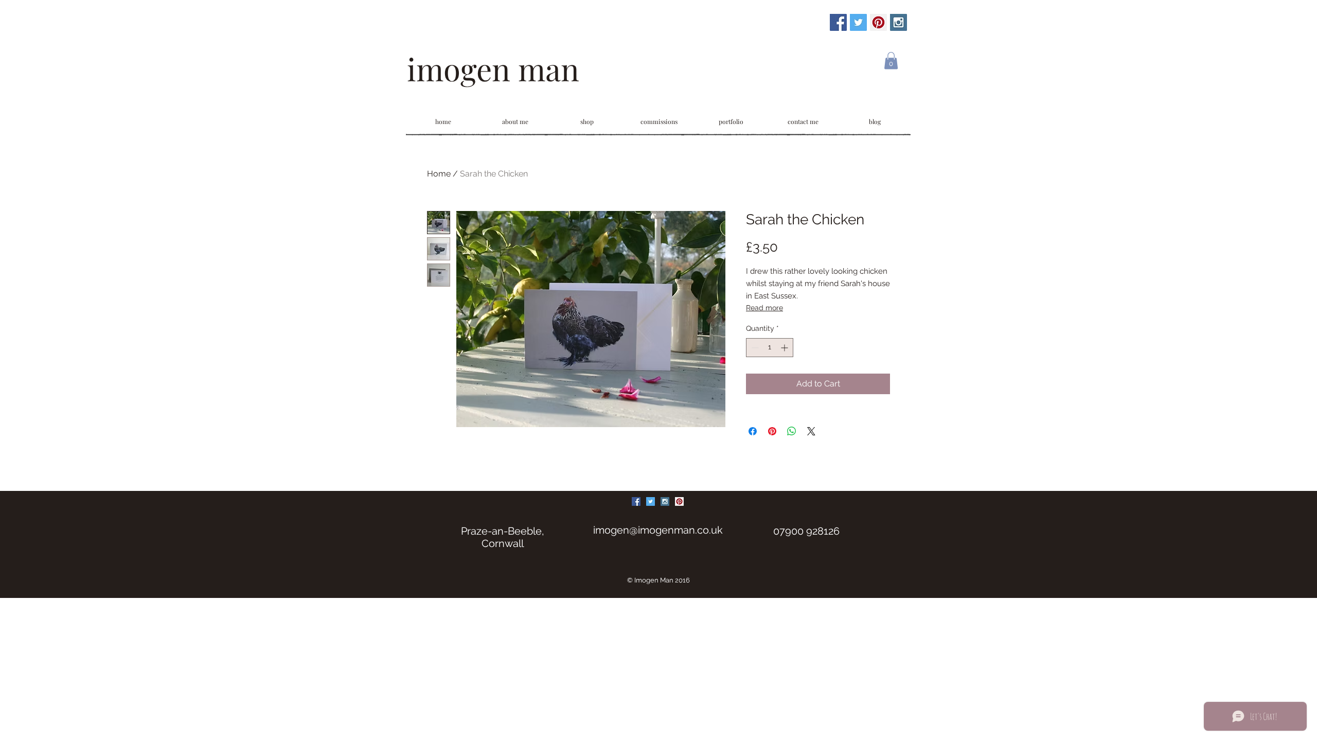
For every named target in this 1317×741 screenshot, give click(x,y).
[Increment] (785, 348)
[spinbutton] (769, 348)
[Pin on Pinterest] (772, 431)
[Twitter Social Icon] (858, 22)
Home (439, 174)
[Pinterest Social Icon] (878, 22)
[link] (891, 60)
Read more (764, 308)
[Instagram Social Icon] (898, 22)
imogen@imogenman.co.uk (658, 530)
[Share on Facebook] (752, 431)
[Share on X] (811, 431)
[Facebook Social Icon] (838, 22)
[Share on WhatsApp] (792, 431)
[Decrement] (754, 348)
